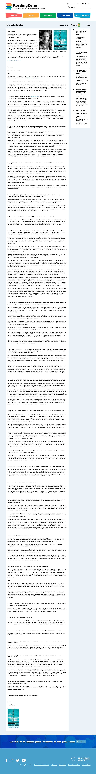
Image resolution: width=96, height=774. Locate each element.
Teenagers (48, 15)
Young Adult (65, 15)
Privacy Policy (86, 765)
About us (54, 765)
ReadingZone (29, 6)
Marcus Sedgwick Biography (14, 61)
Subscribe (80, 742)
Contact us (62, 765)
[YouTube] (24, 760)
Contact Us (87, 3)
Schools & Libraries (82, 15)
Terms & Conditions (74, 765)
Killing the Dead (35, 97)
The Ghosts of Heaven (32, 78)
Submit (69, 7)
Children (31, 15)
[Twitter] (68, 25)
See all (88, 25)
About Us (82, 3)
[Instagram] (11, 760)
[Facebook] (65, 25)
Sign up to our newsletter (73, 3)
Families (14, 15)
